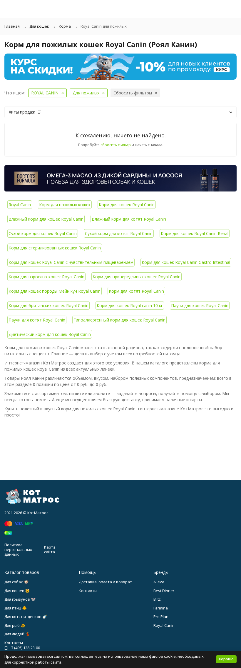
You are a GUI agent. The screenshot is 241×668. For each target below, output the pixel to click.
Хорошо (226, 659)
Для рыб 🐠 (14, 625)
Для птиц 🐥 (15, 608)
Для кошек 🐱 (17, 590)
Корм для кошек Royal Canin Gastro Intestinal (186, 262)
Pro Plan (160, 616)
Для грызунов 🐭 (20, 599)
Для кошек (39, 26)
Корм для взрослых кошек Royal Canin (46, 276)
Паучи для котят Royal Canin (37, 320)
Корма (65, 26)
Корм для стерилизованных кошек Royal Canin (55, 248)
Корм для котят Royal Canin (136, 291)
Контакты (88, 590)
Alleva (158, 581)
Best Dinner (163, 590)
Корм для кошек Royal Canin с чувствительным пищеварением (71, 262)
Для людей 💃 (17, 634)
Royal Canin (20, 204)
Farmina (160, 608)
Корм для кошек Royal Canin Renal (194, 233)
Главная (12, 26)
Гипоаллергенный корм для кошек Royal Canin (119, 320)
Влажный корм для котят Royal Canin (129, 219)
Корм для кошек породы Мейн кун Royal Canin (55, 291)
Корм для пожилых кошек (65, 204)
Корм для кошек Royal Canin (127, 204)
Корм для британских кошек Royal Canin (48, 305)
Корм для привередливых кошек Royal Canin (136, 276)
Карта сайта (50, 549)
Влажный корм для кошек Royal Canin (46, 219)
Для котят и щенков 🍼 (25, 616)
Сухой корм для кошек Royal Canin (43, 233)
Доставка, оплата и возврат (105, 581)
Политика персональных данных (18, 549)
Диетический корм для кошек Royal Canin (50, 334)
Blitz (157, 599)
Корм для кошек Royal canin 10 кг (130, 305)
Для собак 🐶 (16, 581)
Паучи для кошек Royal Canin (199, 305)
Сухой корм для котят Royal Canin (119, 233)
